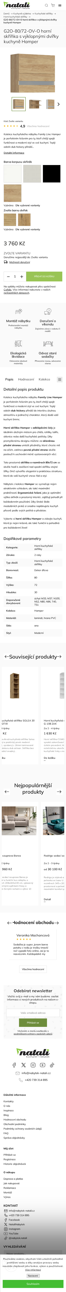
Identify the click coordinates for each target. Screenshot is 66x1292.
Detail (47, 899)
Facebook (14, 1065)
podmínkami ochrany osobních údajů (33, 1033)
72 (35, 585)
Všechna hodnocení (38, 126)
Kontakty (9, 1101)
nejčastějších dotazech (16, 292)
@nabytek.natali (52, 1065)
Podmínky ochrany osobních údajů (23, 1128)
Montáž (8, 1192)
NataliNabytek (23, 1065)
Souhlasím (33, 1284)
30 (35, 592)
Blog (6, 1115)
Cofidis (7, 289)
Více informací (33, 1269)
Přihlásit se (33, 1022)
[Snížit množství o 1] (8, 276)
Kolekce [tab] (44, 379)
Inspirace (9, 1110)
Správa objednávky (14, 1137)
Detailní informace (14, 152)
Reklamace (10, 1187)
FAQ (6, 1133)
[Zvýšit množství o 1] (21, 276)
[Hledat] (46, 5)
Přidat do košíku (44, 276)
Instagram (33, 1065)
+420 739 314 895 (36, 1080)
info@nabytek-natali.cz (36, 1073)
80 (35, 577)
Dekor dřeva (41, 570)
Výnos (7, 1197)
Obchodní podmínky (15, 1124)
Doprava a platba (13, 1178)
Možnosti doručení (19, 262)
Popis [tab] (9, 379)
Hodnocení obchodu (15, 1119)
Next (59, 656)
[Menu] (59, 5)
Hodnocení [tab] (26, 379)
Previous (7, 656)
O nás (7, 1105)
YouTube (42, 1065)
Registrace (10, 1159)
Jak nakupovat (12, 1183)
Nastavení (33, 1275)
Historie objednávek (15, 1163)
